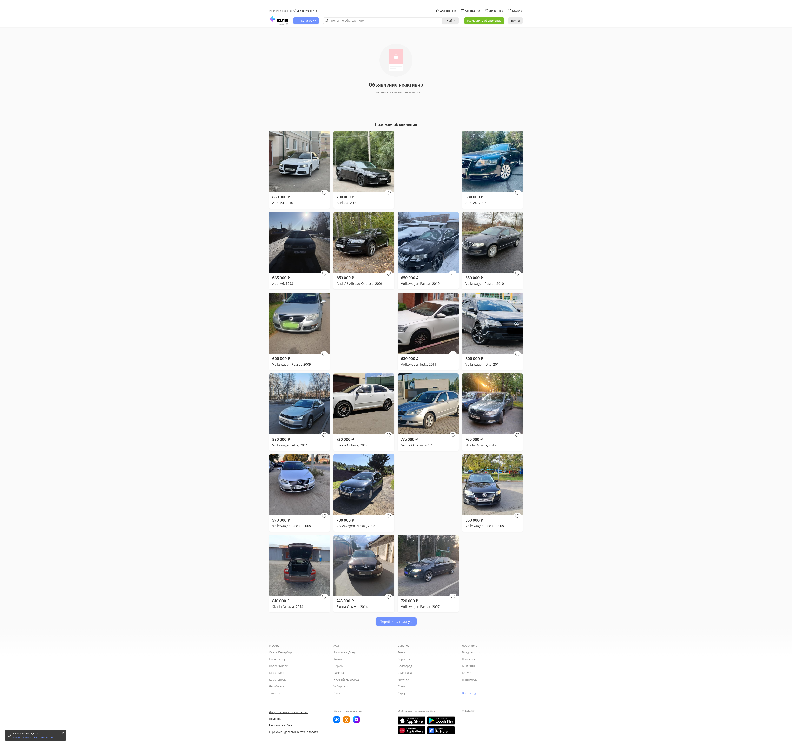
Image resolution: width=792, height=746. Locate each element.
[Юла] (278, 19)
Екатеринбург (279, 659)
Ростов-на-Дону (344, 652)
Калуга (466, 673)
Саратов (403, 645)
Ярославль (469, 645)
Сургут (402, 693)
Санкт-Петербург (281, 652)
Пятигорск (469, 679)
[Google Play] (441, 720)
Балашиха (405, 673)
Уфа (336, 645)
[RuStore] (441, 730)
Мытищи (468, 666)
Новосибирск (278, 666)
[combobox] (383, 20)
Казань (338, 659)
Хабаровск (340, 686)
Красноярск (277, 679)
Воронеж (404, 659)
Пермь (338, 666)
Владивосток (471, 652)
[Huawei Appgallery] (411, 730)
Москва (274, 645)
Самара (338, 673)
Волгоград (405, 666)
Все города (469, 693)
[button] (324, 193)
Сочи (401, 686)
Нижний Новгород (346, 679)
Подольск (468, 659)
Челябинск (276, 686)
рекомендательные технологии (33, 737)
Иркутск (403, 679)
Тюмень (274, 693)
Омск (337, 693)
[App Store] (411, 720)
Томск (402, 652)
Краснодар (276, 673)
